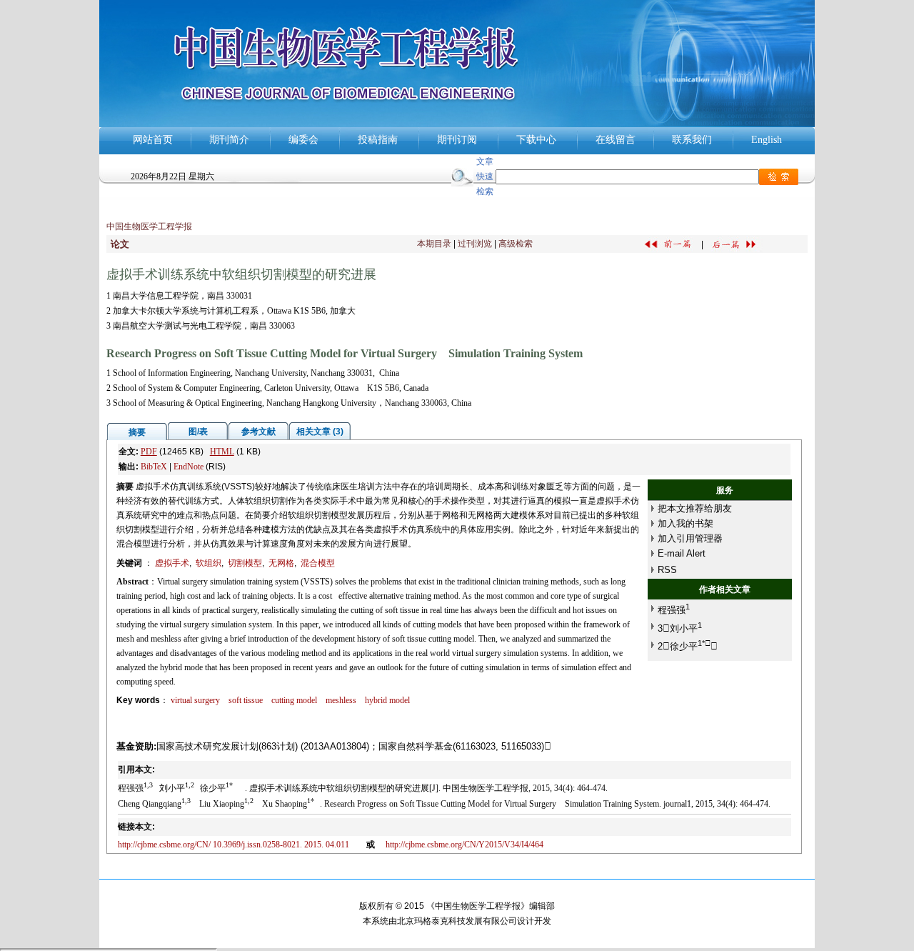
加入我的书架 (685, 523)
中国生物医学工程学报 (149, 226)
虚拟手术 (172, 563)
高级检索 (515, 244)
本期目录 (434, 244)
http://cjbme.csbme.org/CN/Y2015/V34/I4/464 (464, 845)
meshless (341, 700)
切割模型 (245, 563)
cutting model (294, 700)
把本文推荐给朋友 (695, 508)
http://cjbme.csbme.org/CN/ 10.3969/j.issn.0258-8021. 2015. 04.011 (237, 845)
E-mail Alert (681, 553)
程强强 (674, 609)
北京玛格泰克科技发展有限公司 (457, 921)
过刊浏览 (475, 244)
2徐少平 (688, 646)
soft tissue (245, 700)
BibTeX (154, 467)
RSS (667, 569)
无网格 (281, 563)
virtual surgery (195, 700)
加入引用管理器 (690, 538)
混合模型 (318, 563)
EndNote (189, 467)
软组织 (208, 563)
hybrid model (387, 700)
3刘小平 (680, 628)
